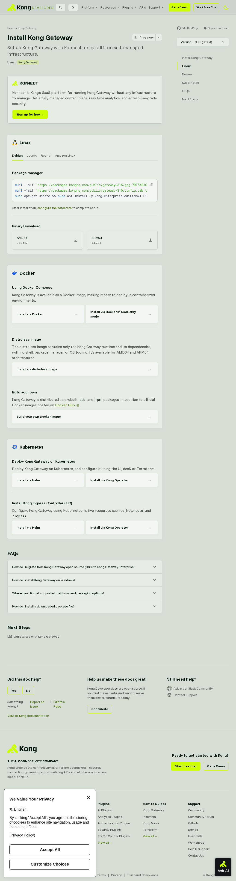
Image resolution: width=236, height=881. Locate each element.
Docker (27, 273)
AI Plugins (105, 810)
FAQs (12, 553)
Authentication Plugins (114, 823)
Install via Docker (47, 314)
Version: (186, 42)
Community (196, 810)
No (28, 690)
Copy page (146, 37)
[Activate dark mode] (226, 7)
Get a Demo (179, 7)
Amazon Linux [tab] (65, 155)
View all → (105, 842)
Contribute (99, 709)
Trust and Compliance (142, 875)
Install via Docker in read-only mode (121, 314)
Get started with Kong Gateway (36, 636)
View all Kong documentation (28, 716)
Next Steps (18, 627)
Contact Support (185, 695)
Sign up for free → (30, 114)
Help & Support (198, 849)
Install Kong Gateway (197, 58)
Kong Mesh (151, 823)
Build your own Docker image (84, 416)
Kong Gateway (27, 28)
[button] (152, 184)
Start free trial (185, 766)
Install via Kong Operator (121, 480)
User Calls (195, 836)
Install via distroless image (84, 369)
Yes (13, 690)
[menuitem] (90, 7)
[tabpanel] (85, 208)
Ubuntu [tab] (32, 155)
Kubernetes (31, 447)
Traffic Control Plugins (114, 836)
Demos (193, 829)
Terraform (150, 829)
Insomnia (149, 817)
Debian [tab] (17, 155)
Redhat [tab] (46, 155)
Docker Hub (65, 405)
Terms (101, 875)
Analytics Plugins (110, 817)
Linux (25, 142)
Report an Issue (37, 704)
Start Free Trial (206, 7)
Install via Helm (47, 480)
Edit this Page (59, 704)
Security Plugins (109, 829)
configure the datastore (54, 208)
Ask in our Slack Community (193, 688)
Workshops (196, 842)
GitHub (193, 823)
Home (11, 28)
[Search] (60, 7)
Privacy (116, 875)
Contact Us (196, 855)
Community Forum (201, 817)
